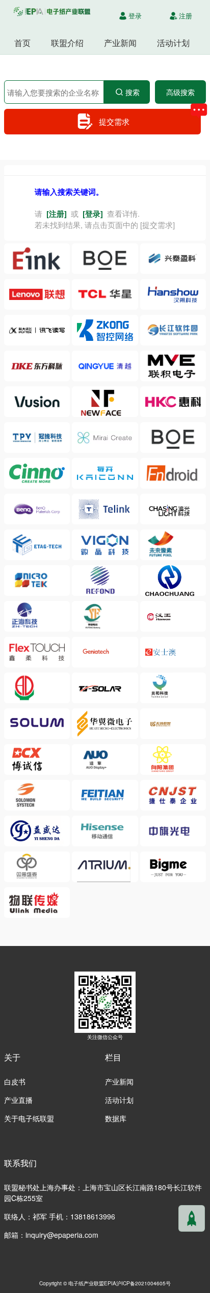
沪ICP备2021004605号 (143, 1283)
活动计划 (173, 43)
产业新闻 (120, 43)
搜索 (132, 92)
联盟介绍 (67, 43)
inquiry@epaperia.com (61, 1235)
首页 (22, 43)
